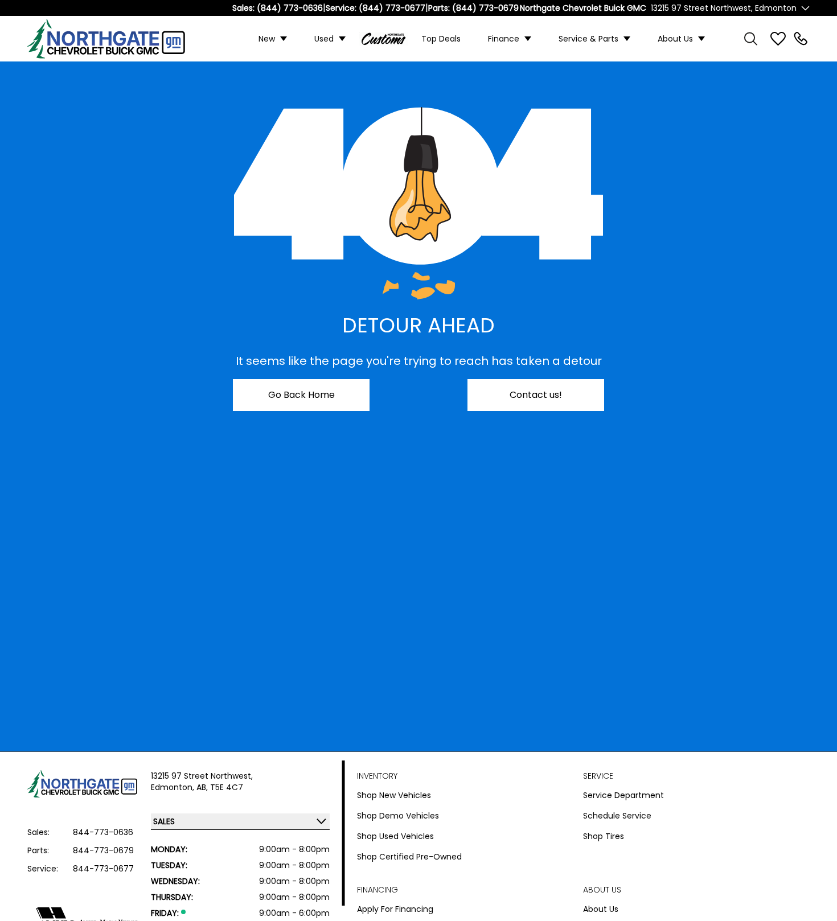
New (267, 38)
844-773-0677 (103, 868)
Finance (503, 38)
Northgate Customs (383, 38)
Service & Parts (588, 38)
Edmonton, (173, 787)
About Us (675, 38)
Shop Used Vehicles (395, 836)
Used (324, 38)
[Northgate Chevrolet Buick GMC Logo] (115, 38)
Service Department (623, 795)
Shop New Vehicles (394, 795)
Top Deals (441, 38)
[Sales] (800, 38)
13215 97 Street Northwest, (202, 776)
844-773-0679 (103, 850)
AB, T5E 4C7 (219, 787)
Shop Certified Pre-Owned (409, 856)
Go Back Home (301, 394)
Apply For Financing (395, 909)
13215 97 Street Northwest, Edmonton (724, 8)
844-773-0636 (103, 832)
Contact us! (536, 394)
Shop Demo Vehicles (398, 815)
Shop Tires (603, 836)
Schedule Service (617, 815)
